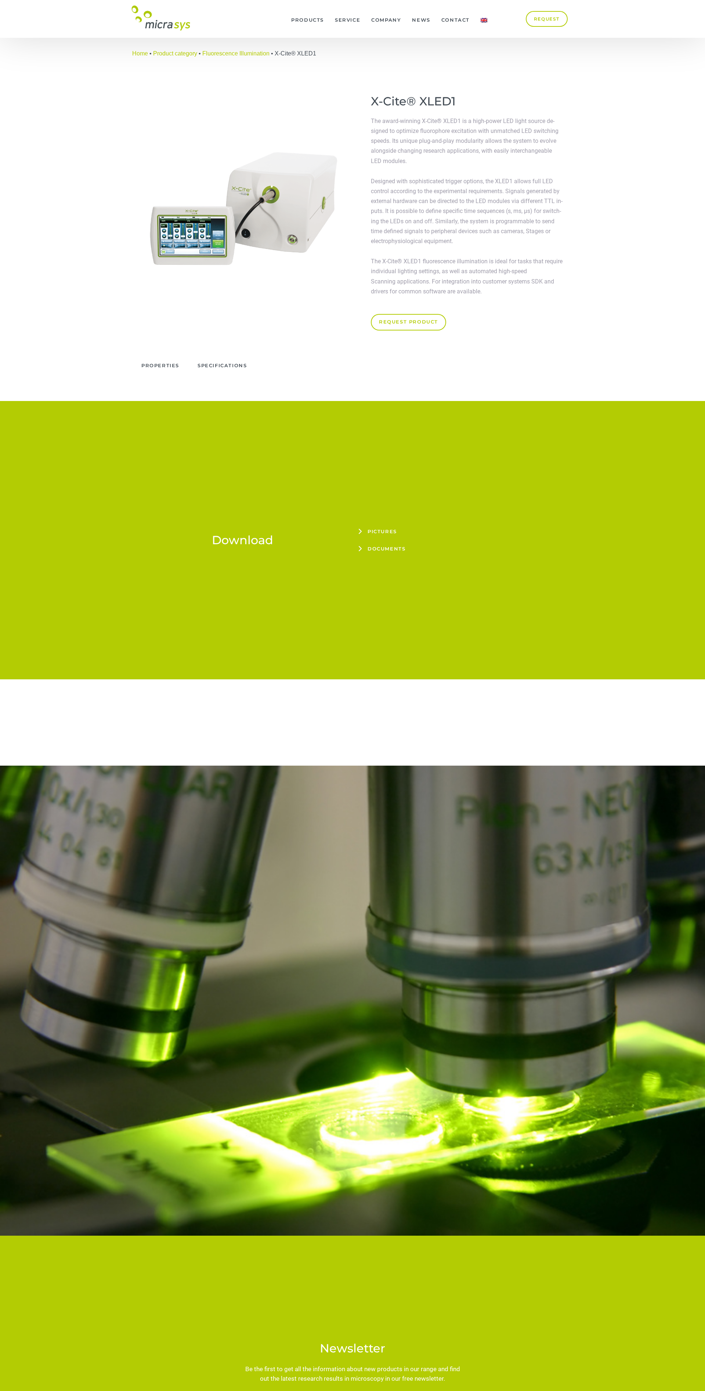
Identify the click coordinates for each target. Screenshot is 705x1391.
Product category (175, 53)
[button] (462, 531)
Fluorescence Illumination (236, 53)
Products (307, 20)
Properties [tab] (160, 365)
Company (386, 20)
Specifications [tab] (222, 365)
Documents (386, 549)
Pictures (382, 531)
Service (347, 20)
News (421, 20)
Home (140, 53)
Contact (455, 20)
